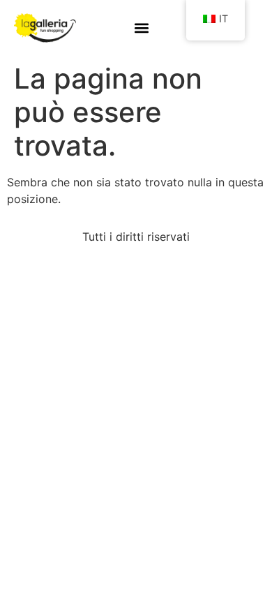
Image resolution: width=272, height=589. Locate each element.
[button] (141, 28)
